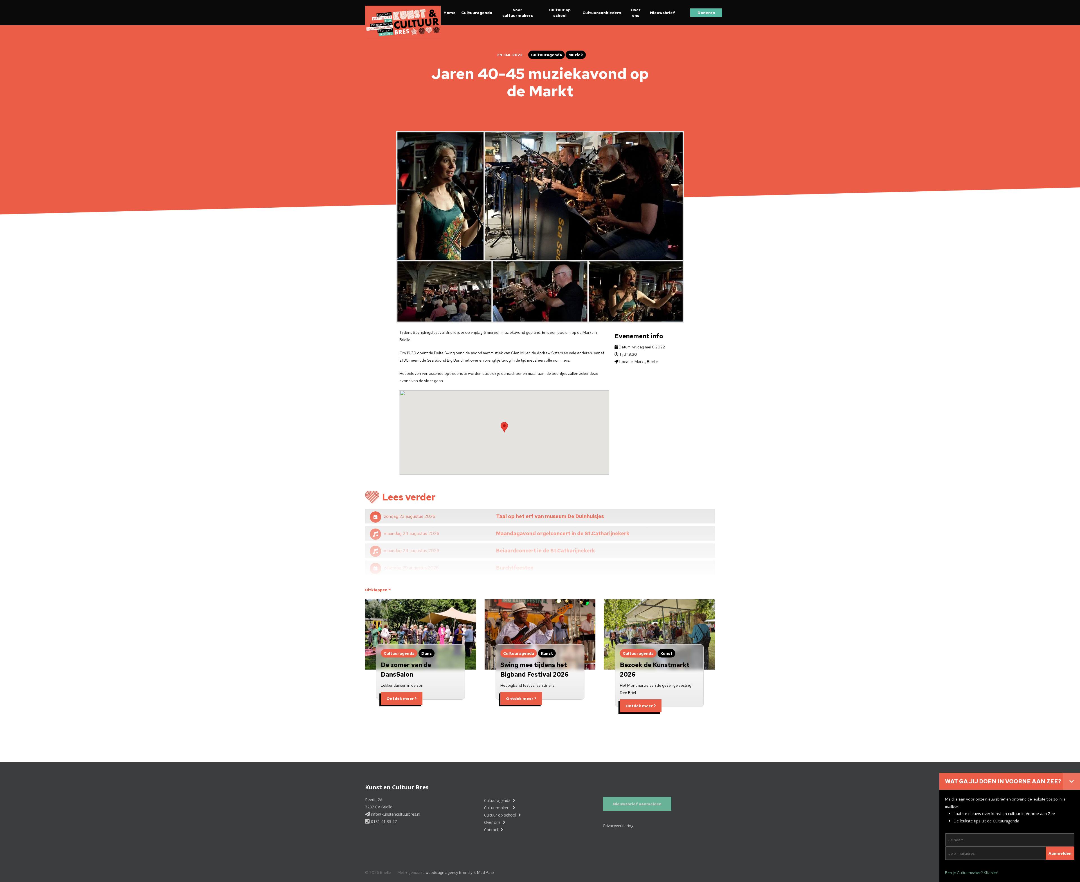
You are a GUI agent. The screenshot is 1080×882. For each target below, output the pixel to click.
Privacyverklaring (618, 825)
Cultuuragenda (476, 12)
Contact (492, 829)
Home (450, 12)
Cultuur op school (560, 12)
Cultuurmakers (498, 807)
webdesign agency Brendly (449, 872)
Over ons (636, 12)
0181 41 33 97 (383, 821)
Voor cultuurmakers (517, 12)
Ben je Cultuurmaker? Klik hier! (971, 872)
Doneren (706, 12)
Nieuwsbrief (662, 12)
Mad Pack (485, 872)
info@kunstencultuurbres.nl (395, 814)
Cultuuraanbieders (601, 12)
